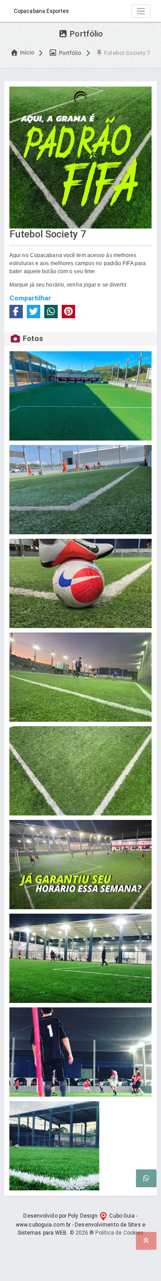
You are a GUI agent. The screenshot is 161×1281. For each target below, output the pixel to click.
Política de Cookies (119, 1233)
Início (27, 52)
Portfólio (69, 53)
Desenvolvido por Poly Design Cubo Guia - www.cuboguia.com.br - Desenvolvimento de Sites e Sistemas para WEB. (80, 1224)
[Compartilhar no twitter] (33, 311)
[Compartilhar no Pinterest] (68, 311)
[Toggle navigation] (141, 11)
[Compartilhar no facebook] (16, 311)
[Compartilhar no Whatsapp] (51, 311)
